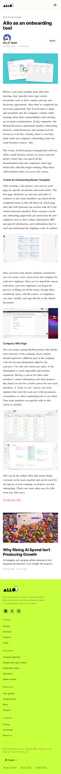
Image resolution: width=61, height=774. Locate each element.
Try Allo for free (12, 499)
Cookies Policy (41, 767)
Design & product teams (15, 662)
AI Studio (7, 631)
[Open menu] (55, 5)
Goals (6, 642)
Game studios (9, 679)
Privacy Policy (26, 767)
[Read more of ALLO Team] (7, 38)
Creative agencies (11, 657)
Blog (5, 704)
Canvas (6, 626)
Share (52, 40)
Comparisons (9, 699)
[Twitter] (12, 611)
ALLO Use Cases (12, 17)
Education (8, 673)
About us (7, 735)
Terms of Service (10, 767)
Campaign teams (11, 668)
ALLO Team (10, 42)
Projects (7, 637)
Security (7, 710)
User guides (8, 693)
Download (8, 729)
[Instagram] (18, 611)
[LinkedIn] (5, 611)
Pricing (6, 724)
